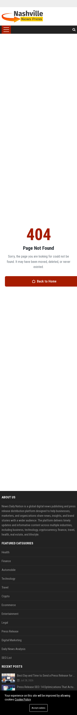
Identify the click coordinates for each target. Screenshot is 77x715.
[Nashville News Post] (22, 16)
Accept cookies (38, 708)
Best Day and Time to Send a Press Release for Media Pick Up (46, 675)
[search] (74, 30)
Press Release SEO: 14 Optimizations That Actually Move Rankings (46, 687)
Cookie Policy (23, 699)
